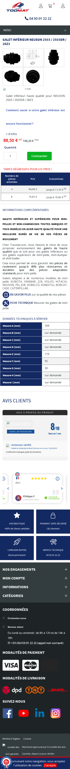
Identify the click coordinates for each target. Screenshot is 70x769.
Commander (39, 156)
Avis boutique (17, 523)
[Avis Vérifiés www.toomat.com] (17, 517)
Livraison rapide (17, 549)
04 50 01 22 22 (53, 555)
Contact (27, 738)
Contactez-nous (17, 618)
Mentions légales (11, 738)
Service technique (53, 549)
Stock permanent (17, 555)
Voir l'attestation (21, 431)
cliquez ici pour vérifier (42, 753)
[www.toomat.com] (18, 7)
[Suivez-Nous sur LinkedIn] (39, 713)
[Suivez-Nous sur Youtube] (24, 713)
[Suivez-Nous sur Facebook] (8, 713)
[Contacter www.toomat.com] (53, 544)
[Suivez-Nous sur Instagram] (55, 713)
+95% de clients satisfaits (17, 528)
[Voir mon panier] (50, 6)
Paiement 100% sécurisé (53, 523)
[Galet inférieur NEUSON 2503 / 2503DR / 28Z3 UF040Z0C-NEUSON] (12, 58)
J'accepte (50, 765)
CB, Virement (53, 528)
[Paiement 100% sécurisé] (53, 517)
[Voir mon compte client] (37, 6)
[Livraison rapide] (17, 544)
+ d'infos (11, 134)
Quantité (10, 147)
